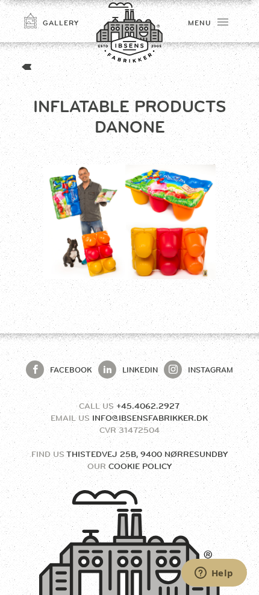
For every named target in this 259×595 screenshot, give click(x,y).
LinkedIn (140, 369)
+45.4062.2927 (147, 405)
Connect (170, 186)
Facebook (71, 369)
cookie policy (140, 466)
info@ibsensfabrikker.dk (150, 417)
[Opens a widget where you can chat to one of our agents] (214, 574)
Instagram (210, 369)
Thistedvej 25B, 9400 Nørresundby (147, 454)
